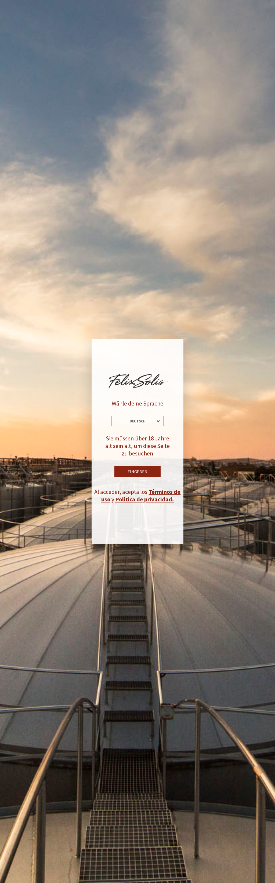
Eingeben (137, 471)
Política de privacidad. (144, 499)
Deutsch (138, 421)
